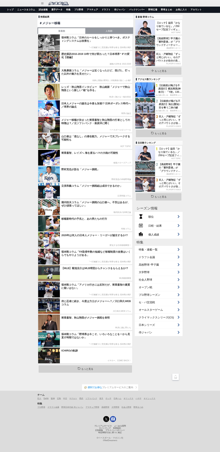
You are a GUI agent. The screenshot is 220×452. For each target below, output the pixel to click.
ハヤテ (138, 398)
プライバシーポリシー (115, 430)
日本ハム (117, 398)
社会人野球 (126, 407)
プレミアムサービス (103, 426)
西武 (81, 398)
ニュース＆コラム (26, 9)
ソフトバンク (91, 398)
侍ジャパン (119, 9)
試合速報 (43, 9)
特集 (68, 9)
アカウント (196, 9)
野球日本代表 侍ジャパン (72, 407)
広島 (59, 398)
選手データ (57, 9)
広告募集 (99, 430)
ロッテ (108, 398)
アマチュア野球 (92, 407)
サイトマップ (105, 428)
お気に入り (181, 9)
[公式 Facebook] (113, 419)
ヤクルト (73, 398)
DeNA (46, 398)
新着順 (61, 31)
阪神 (53, 398)
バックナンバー (137, 9)
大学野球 (115, 407)
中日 (65, 398)
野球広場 (152, 9)
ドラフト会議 (53, 407)
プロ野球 (78, 9)
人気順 (109, 31)
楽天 (101, 398)
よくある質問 (120, 426)
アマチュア (92, 9)
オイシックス (149, 398)
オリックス (128, 398)
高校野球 (105, 407)
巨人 (39, 398)
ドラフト (106, 9)
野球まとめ (166, 9)
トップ (10, 9)
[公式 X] (106, 419)
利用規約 (117, 428)
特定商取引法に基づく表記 (110, 432)
